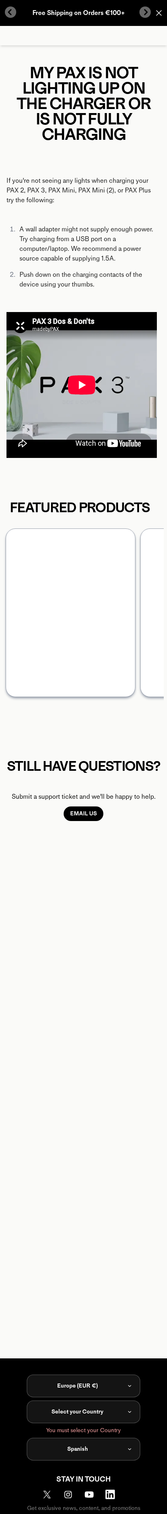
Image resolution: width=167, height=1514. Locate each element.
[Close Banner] (159, 13)
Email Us (83, 813)
